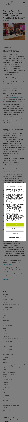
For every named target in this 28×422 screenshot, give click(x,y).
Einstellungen (15, 233)
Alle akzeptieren (15, 225)
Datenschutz (12, 237)
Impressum (18, 237)
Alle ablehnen (15, 229)
